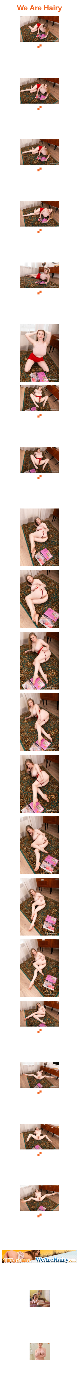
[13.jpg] (39, 785)
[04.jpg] (39, 231)
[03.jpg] (39, 169)
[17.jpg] (39, 1031)
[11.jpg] (39, 662)
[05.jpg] (39, 292)
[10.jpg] (39, 600)
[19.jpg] (39, 1154)
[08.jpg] (39, 477)
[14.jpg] (39, 846)
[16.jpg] (39, 969)
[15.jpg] (39, 908)
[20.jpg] (39, 1215)
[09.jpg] (39, 538)
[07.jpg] (39, 415)
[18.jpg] (39, 1092)
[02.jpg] (39, 108)
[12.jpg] (39, 723)
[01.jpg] (39, 46)
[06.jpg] (39, 354)
